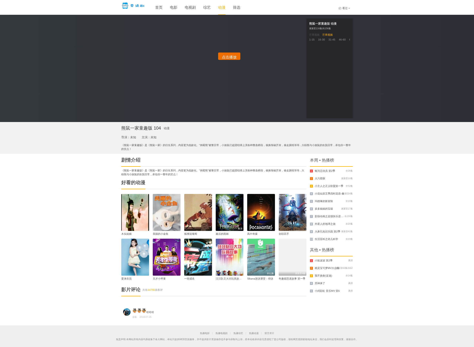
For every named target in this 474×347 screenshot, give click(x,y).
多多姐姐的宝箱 (324, 208)
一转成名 (189, 278)
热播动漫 (254, 333)
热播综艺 (238, 333)
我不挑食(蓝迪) (323, 275)
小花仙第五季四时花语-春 (329, 193)
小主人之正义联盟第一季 (329, 185)
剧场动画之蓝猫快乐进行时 (330, 216)
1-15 (312, 39)
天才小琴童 (159, 278)
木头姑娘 (126, 233)
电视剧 (190, 7)
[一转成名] (198, 257)
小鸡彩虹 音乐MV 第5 (327, 290)
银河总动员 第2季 (325, 170)
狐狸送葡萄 (190, 233)
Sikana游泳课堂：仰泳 (260, 278)
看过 (343, 8)
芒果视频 (314, 34)
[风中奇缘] (261, 212)
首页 (159, 7)
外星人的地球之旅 (325, 223)
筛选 (236, 7)
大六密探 (320, 178)
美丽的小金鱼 (160, 233)
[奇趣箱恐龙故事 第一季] (292, 257)
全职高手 (284, 233)
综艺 (207, 7)
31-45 (331, 39)
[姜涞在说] (135, 257)
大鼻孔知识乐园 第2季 (327, 231)
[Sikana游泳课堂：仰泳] (261, 257)
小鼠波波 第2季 (324, 260)
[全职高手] (292, 212)
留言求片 (269, 333)
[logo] (133, 5)
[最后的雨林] (229, 212)
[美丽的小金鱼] (167, 212)
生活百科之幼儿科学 (326, 239)
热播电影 (205, 333)
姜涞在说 (126, 278)
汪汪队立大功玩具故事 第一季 (233, 278)
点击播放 (229, 57)
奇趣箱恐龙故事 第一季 (292, 278)
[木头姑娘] (135, 212)
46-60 (342, 39)
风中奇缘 (252, 233)
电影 (173, 7)
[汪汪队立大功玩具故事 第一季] (229, 257)
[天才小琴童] (167, 257)
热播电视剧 (222, 333)
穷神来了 (320, 283)
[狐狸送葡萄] (198, 212)
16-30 (321, 39)
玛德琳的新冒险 (324, 201)
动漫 (222, 7)
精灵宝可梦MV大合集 (327, 268)
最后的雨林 (222, 233)
